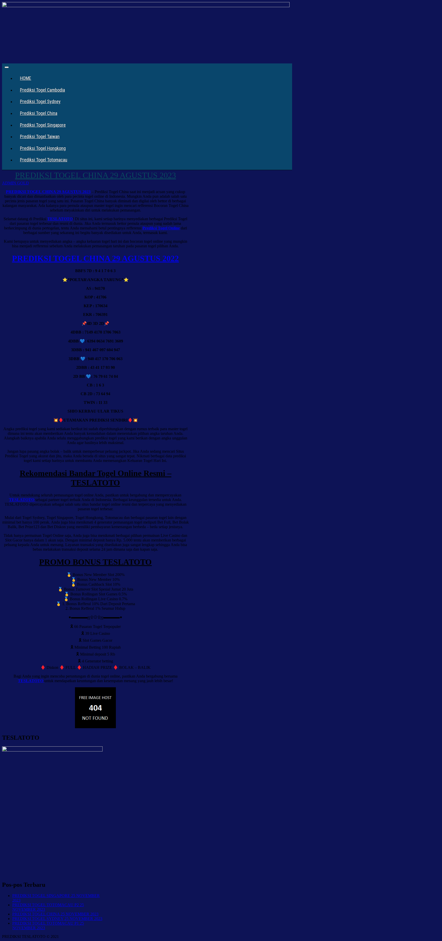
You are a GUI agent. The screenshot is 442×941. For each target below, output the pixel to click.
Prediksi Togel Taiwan (40, 136)
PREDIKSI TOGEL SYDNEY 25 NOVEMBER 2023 (57, 918)
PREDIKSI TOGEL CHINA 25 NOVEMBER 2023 (55, 914)
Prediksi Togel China (38, 113)
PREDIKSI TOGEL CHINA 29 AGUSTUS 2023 (95, 175)
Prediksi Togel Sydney (40, 101)
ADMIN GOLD (15, 183)
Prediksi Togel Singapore (43, 125)
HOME (25, 78)
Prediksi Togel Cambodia (42, 90)
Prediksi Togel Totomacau (43, 159)
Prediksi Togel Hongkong (43, 148)
